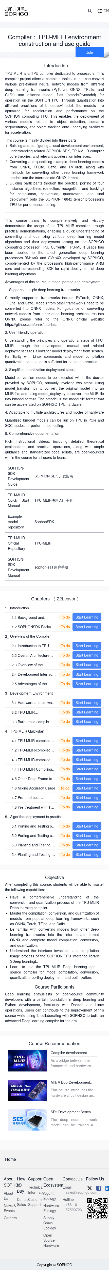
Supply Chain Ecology (49, 1222)
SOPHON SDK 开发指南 (53, 475)
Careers (10, 1217)
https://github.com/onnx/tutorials (30, 324)
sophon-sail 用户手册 (51, 567)
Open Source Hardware (51, 1240)
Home (10, 1159)
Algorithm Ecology (51, 1196)
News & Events (10, 1208)
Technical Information (37, 1190)
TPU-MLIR (42, 543)
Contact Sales (23, 1202)
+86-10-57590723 (74, 1207)
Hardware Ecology (51, 1208)
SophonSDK (44, 521)
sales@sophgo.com (81, 1192)
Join (89, 52)
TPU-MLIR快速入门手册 (53, 500)
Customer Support (36, 1202)
